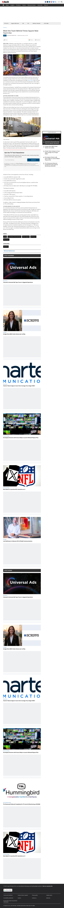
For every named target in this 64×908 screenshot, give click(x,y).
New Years (6, 239)
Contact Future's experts (23, 895)
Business (5, 27)
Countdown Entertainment (14, 236)
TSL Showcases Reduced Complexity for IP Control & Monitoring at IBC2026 (51, 165)
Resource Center (32, 5)
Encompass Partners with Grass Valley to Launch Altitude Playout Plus (52, 159)
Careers (19, 898)
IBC (23, 23)
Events (24, 5)
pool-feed (30, 80)
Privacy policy (35, 895)
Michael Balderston (12, 35)
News (7, 5)
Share (6, 39)
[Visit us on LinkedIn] (49, 2)
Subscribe (40, 5)
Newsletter (38, 39)
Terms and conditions (8, 895)
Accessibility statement (8, 898)
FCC (28, 23)
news (5, 236)
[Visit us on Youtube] (51, 2)
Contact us (34, 898)
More (45, 5)
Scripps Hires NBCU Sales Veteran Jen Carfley (51, 147)
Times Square (26, 236)
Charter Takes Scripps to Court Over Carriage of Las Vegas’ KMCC (52, 152)
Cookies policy (49, 895)
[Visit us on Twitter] (47, 2)
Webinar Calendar (36, 23)
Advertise (48, 898)
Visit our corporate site (47, 886)
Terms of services (19, 163)
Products (18, 5)
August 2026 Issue (15, 23)
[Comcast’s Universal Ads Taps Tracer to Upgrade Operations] (51, 139)
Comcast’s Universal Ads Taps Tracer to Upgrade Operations (52, 142)
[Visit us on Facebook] (45, 2)
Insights (12, 5)
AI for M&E (46, 23)
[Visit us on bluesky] (53, 2)
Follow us (31, 39)
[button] (60, 2)
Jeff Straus (33, 236)
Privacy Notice (7, 164)
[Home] (3, 5)
